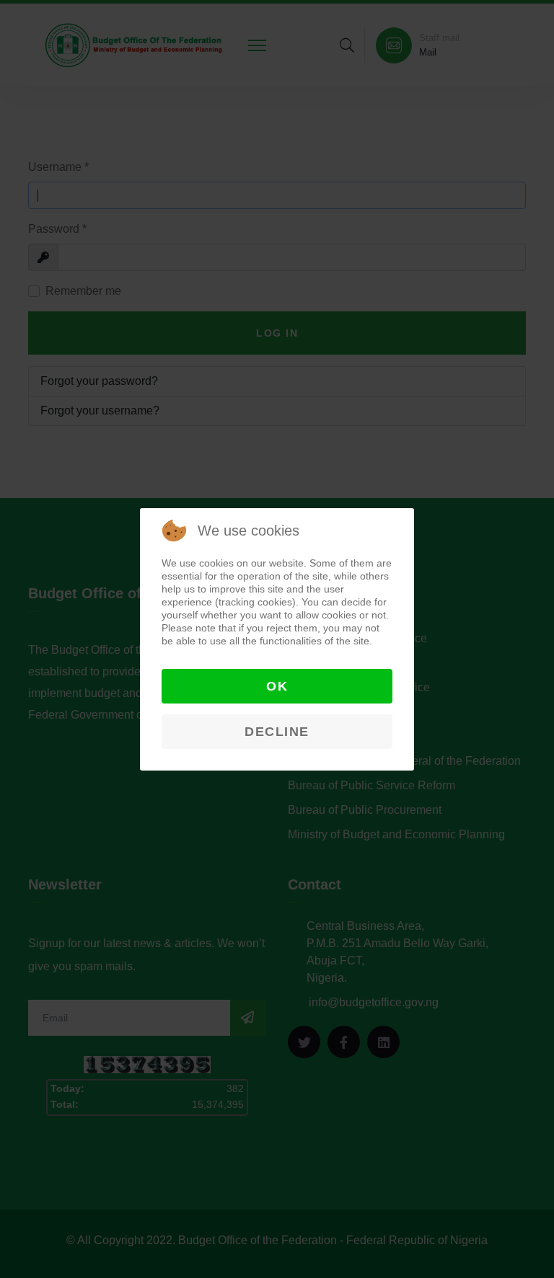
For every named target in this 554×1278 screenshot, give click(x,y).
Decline (277, 731)
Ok (277, 686)
